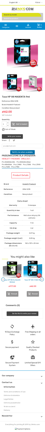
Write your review (14, 136)
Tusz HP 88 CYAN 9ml (32, 280)
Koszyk (12, 293)
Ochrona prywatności (12, 403)
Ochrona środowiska (12, 395)
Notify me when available (22, 152)
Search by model (10, 15)
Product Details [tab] (20, 175)
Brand (4, 105)
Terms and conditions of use (15, 392)
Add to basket (19, 124)
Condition (5, 108)
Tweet (13, 140)
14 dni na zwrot (9, 406)
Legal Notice (8, 399)
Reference (6, 101)
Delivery (7, 410)
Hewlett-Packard (13, 105)
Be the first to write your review (24, 314)
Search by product (11, 18)
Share (9, 140)
